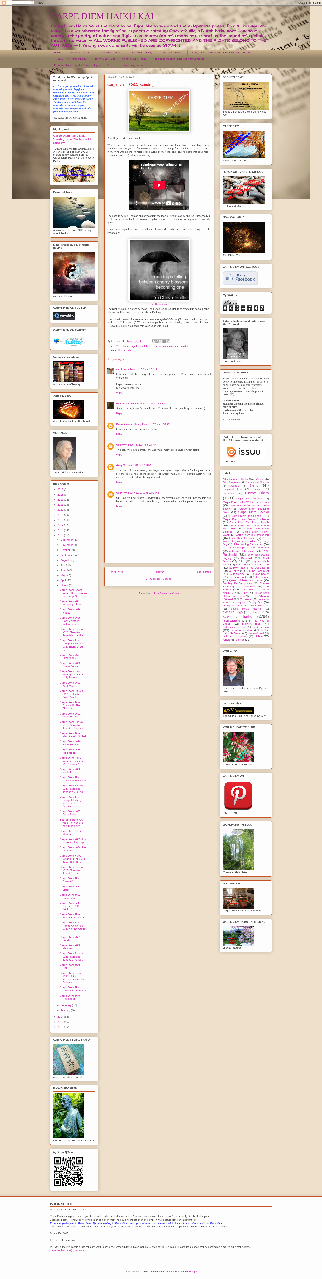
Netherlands (124, 350)
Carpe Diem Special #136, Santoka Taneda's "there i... (72, 870)
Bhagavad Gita (232, 489)
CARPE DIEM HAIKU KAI (102, 16)
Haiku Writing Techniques (248, 544)
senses (240, 639)
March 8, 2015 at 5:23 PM (142, 444)
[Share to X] (161, 341)
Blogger (193, 1271)
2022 (60, 499)
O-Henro (234, 570)
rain (177, 346)
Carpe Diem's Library (141, 52)
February (66, 1005)
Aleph (259, 478)
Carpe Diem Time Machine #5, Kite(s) (73, 916)
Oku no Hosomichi (257, 570)
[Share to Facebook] (164, 341)
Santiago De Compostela (238, 583)
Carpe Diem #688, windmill (70, 771)
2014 (60, 1016)
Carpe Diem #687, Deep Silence (70, 813)
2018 (60, 519)
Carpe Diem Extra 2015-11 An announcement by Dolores (72, 978)
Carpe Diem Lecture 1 (79, 52)
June (64, 570)
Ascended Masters (258, 482)
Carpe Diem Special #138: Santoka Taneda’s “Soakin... (72, 725)
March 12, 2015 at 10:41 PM (143, 492)
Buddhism (229, 493)
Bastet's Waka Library (128, 424)
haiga (226, 616)
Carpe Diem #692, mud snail (70, 684)
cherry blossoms (259, 605)
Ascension (234, 486)
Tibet (245, 593)
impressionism (231, 620)
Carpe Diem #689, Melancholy (70, 751)
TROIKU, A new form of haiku (70, 58)
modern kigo (261, 626)
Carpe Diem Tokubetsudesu (252, 534)
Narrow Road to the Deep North (249, 567)
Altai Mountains (232, 481)
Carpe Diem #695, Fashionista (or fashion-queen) (70, 620)
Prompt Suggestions (132, 65)
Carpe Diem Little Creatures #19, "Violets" (70, 906)
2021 (60, 504)
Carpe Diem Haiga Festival (130, 346)
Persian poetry (260, 573)
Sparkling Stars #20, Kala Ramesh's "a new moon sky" (72, 822)
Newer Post (115, 571)
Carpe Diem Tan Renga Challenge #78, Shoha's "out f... (71, 645)
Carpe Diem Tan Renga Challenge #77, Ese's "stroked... (71, 801)
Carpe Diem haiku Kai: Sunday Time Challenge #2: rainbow (72, 139)
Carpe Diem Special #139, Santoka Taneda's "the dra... (73, 632)
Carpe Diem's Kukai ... (172, 52)
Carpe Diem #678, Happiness (70, 997)
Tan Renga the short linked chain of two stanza (179, 58)
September (67, 554)
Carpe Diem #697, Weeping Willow (70, 603)
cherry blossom (232, 605)
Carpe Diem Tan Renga (246, 515)
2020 (60, 509)
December (67, 539)
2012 (60, 1026)
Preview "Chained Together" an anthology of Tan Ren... (83, 65)
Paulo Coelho (237, 573)
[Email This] (154, 341)
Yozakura (245, 599)
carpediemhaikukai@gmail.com (67, 1250)
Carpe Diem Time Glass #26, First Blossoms (70, 705)
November (67, 544)
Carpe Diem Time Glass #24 (70, 880)
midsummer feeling (234, 627)
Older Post (204, 571)
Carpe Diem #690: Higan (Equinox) (71, 743)
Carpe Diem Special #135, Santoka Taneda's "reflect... (72, 956)
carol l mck (122, 369)
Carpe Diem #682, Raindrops (70, 896)
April (64, 580)
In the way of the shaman (242, 551)
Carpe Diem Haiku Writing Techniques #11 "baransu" (72, 761)
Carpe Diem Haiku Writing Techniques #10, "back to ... (72, 858)
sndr (171, 1271)
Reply (119, 392)
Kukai (241, 561)
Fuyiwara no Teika (243, 541)
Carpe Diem (257, 493)
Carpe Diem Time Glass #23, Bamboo (73, 989)
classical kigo (233, 612)
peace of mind (256, 633)
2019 (60, 514)
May (63, 575)
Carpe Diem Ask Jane (249, 498)
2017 (60, 524)
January (66, 1010)
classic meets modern (246, 609)
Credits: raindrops (159, 304)
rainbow (258, 636)
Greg (119, 465)
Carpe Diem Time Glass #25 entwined (73, 779)
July (63, 565)
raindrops (185, 346)
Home (57, 52)
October (66, 549)
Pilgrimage (262, 576)
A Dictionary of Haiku (235, 478)
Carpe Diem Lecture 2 (110, 52)
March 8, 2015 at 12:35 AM (145, 369)
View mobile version (159, 578)
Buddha (257, 489)
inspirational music (164, 346)
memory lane (251, 623)
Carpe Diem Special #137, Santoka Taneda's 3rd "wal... (73, 788)
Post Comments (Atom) (166, 593)
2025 (60, 489)
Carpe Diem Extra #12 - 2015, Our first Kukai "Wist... (73, 694)
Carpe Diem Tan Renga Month (249, 522)
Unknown (121, 444)
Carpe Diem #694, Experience (70, 656)
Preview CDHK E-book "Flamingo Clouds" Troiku (120, 58)
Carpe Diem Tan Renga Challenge (246, 519)
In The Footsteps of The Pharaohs (246, 547)
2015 (60, 535)
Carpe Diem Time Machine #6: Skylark (73, 735)
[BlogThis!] (157, 341)
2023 (60, 494)
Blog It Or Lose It (126, 403)
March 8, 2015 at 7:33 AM (156, 424)
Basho (253, 485)
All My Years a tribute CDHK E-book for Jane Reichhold (221, 52)
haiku (149, 346)
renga (226, 639)
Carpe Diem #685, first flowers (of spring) (73, 841)
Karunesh (247, 558)
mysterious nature (242, 630)
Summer (250, 586)
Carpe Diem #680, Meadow (70, 947)
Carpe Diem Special (253, 512)
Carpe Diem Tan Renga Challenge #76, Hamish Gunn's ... (73, 927)
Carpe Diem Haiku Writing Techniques (246, 502)
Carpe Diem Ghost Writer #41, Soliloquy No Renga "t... (73, 593)
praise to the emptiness (235, 636)
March (65, 585)
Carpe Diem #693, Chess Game (70, 665)
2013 (60, 1021)
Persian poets (238, 576)
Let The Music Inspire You (252, 564)
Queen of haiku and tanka (246, 580)
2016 (60, 530)
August (65, 560)
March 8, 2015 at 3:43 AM (151, 403)
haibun (257, 612)
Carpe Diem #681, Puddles (70, 939)
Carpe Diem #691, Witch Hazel (70, 715)
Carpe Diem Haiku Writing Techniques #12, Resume (72, 674)
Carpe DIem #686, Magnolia (71, 832)
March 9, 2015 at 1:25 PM (137, 465)
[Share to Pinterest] (168, 341)
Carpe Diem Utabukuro (242, 538)
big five (257, 602)
